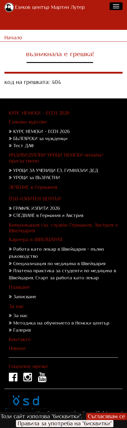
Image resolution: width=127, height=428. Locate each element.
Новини (17, 348)
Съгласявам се (106, 416)
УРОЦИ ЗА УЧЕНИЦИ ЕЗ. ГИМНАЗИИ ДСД (55, 170)
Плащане (19, 287)
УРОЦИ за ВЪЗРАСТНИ (36, 177)
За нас (16, 306)
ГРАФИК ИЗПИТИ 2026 (36, 208)
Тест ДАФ (23, 145)
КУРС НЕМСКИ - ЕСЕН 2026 (39, 113)
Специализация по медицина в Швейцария (59, 263)
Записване (24, 296)
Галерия (22, 330)
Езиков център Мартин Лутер (50, 7)
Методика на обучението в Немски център (61, 322)
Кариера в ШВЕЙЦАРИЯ (35, 239)
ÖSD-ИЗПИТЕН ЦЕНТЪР (35, 199)
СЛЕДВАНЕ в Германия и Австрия (48, 215)
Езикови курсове (28, 122)
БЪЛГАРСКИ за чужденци (40, 138)
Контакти (20, 339)
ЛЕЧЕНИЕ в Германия (33, 187)
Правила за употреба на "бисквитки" (65, 424)
